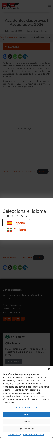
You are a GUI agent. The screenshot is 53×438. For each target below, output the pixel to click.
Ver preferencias (26, 428)
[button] (49, 369)
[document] (26, 219)
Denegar (26, 421)
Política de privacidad (33, 434)
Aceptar (26, 414)
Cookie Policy (14, 434)
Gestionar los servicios (26, 407)
